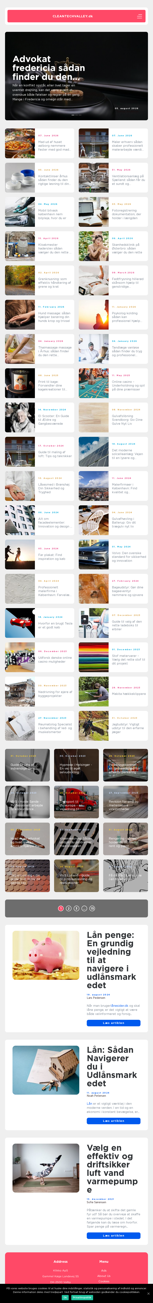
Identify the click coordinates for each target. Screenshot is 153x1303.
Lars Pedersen (96, 997)
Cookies (104, 1281)
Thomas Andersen (127, 111)
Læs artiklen (113, 1023)
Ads (104, 1270)
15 (92, 908)
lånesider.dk (119, 1006)
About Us (103, 1276)
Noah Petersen (96, 1095)
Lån (89, 1103)
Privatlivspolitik (82, 1297)
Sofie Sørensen (96, 1202)
